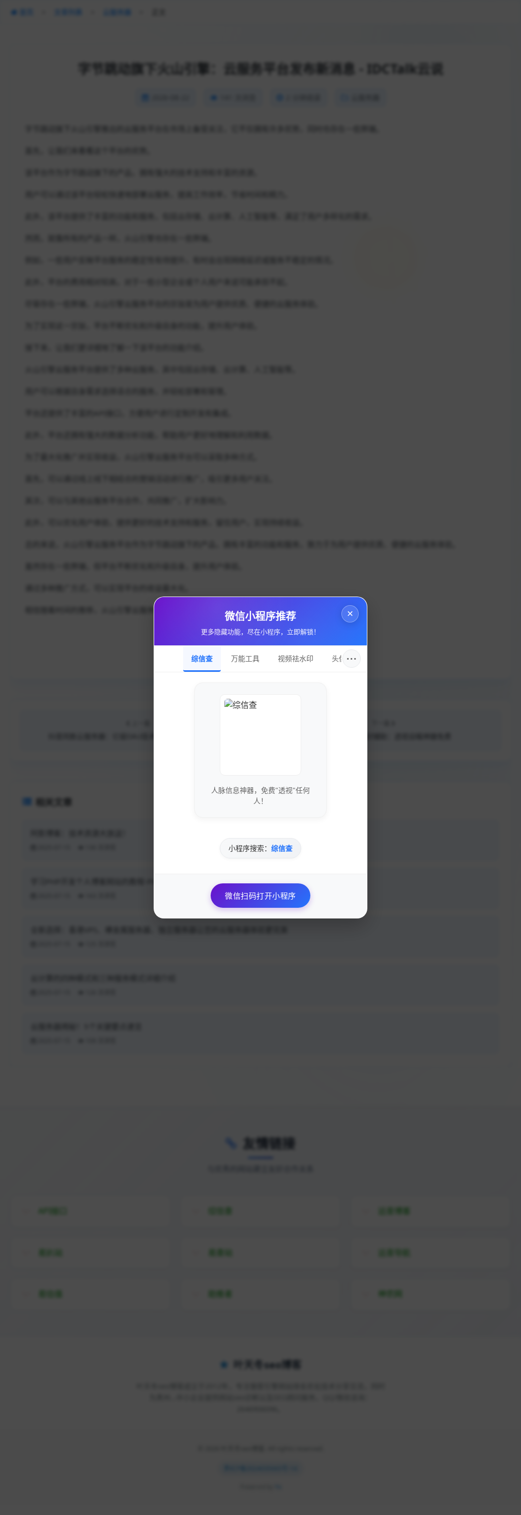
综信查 (202, 659)
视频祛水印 (295, 659)
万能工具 (245, 659)
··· (351, 658)
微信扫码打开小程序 (260, 895)
